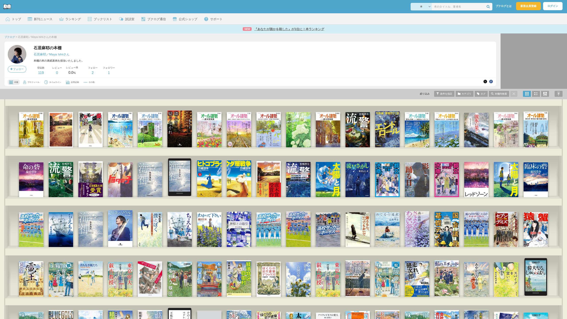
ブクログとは (504, 6)
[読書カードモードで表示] (545, 94)
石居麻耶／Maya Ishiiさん (52, 54)
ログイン (553, 6)
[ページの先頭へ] (559, 94)
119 (41, 73)
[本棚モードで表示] (527, 94)
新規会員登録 (528, 6)
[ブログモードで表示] (536, 94)
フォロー (18, 69)
